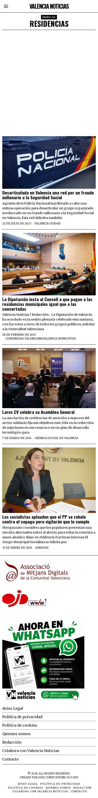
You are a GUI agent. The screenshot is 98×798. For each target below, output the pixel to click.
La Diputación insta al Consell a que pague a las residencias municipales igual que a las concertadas (47, 304)
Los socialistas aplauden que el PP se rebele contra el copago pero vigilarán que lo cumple (45, 519)
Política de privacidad (22, 716)
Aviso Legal (12, 708)
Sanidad (42, 547)
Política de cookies (19, 725)
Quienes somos (16, 733)
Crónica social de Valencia (56, 438)
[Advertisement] (49, 81)
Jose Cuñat (46, 777)
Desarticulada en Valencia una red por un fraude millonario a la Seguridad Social (48, 195)
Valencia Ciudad (47, 223)
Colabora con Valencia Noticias (30, 750)
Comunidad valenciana (24, 338)
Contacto (10, 759)
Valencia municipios (59, 338)
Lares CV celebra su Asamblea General (38, 412)
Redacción (11, 742)
